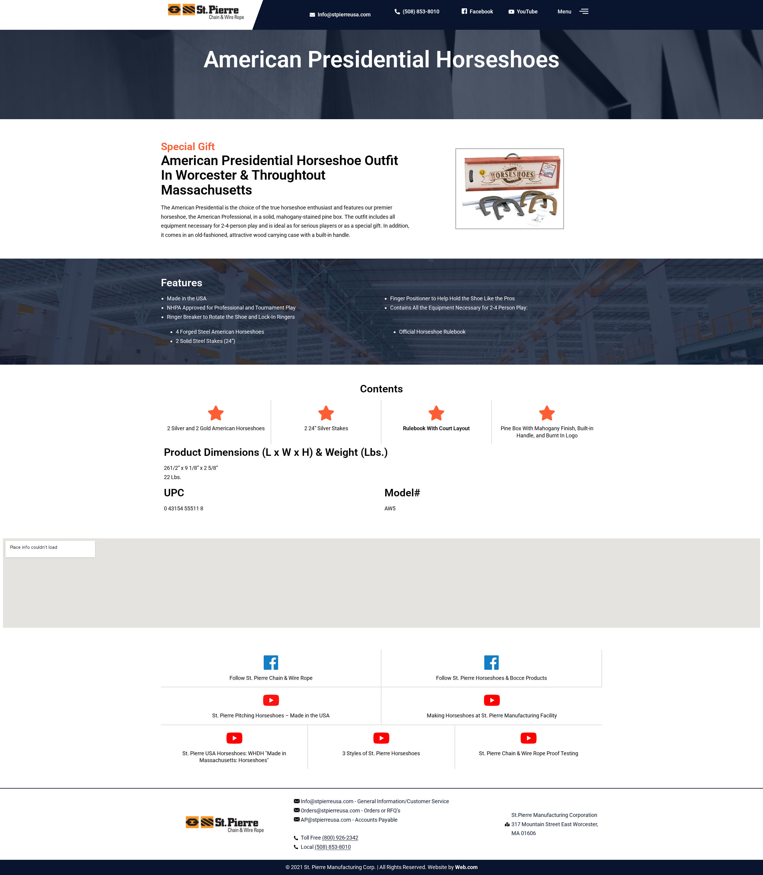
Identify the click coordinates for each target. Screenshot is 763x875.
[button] (583, 11)
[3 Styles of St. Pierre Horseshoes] (381, 738)
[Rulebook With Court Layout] (436, 412)
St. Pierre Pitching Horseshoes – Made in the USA (271, 715)
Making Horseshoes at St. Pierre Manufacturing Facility (492, 715)
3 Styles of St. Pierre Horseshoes (381, 753)
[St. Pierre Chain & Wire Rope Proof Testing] (528, 738)
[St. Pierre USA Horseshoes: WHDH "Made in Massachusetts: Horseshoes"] (234, 738)
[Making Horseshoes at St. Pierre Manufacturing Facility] (491, 700)
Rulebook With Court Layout (436, 428)
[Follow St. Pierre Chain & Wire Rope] (270, 662)
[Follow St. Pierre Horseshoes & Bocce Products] (491, 662)
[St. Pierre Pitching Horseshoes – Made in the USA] (270, 700)
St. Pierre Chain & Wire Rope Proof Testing (528, 753)
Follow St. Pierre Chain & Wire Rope (271, 678)
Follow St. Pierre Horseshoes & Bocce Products (491, 678)
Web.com (466, 867)
